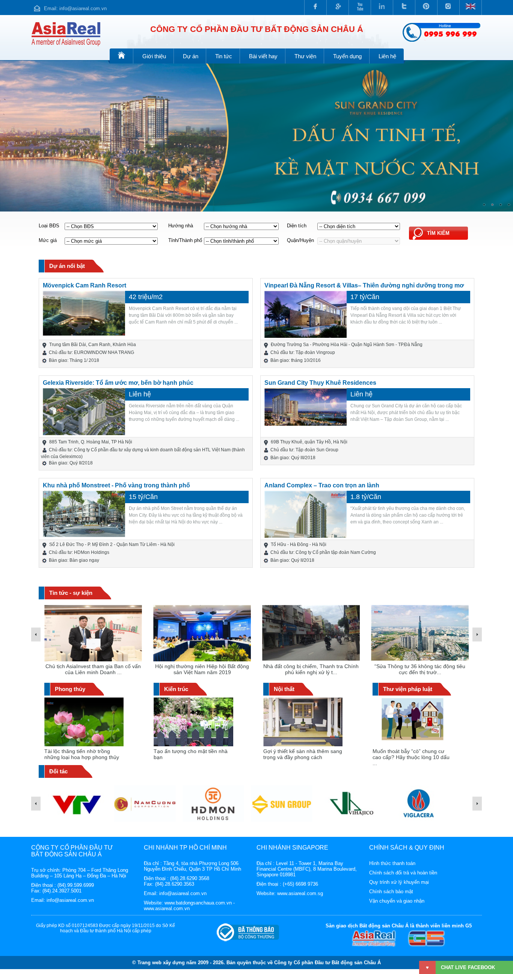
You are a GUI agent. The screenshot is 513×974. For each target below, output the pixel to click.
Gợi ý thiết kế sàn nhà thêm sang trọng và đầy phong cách (302, 754)
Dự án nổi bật (67, 266)
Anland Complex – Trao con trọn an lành (321, 485)
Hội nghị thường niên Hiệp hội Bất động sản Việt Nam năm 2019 (93, 669)
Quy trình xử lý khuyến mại (399, 882)
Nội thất (284, 689)
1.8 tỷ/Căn (365, 497)
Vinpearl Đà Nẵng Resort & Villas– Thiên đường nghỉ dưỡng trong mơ (364, 285)
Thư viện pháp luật (407, 689)
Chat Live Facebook (468, 967)
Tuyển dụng (347, 56)
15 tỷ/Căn (143, 497)
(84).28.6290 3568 (189, 878)
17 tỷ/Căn (364, 297)
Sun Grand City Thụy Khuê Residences (320, 383)
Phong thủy (70, 689)
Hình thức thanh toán (392, 863)
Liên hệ (387, 56)
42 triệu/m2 (146, 297)
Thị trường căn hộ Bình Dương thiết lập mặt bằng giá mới (420, 669)
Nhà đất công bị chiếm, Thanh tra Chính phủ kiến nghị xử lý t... (202, 669)
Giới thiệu (154, 56)
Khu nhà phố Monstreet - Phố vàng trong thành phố (116, 485)
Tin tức (223, 56)
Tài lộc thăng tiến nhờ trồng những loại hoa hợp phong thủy (81, 754)
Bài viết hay (263, 56)
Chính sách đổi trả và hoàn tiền (403, 873)
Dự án (190, 56)
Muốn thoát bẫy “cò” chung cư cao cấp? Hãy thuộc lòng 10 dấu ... (411, 757)
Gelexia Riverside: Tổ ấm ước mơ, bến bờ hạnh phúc (118, 383)
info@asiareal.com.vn (83, 8)
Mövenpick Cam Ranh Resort (84, 285)
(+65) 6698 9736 (300, 884)
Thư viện (305, 56)
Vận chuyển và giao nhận (396, 901)
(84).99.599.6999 (75, 885)
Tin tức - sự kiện (70, 593)
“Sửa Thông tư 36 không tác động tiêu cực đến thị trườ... (311, 669)
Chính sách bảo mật (391, 891)
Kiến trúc (176, 689)
